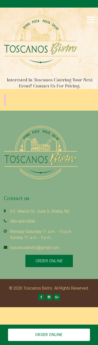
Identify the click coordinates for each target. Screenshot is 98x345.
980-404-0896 (22, 221)
